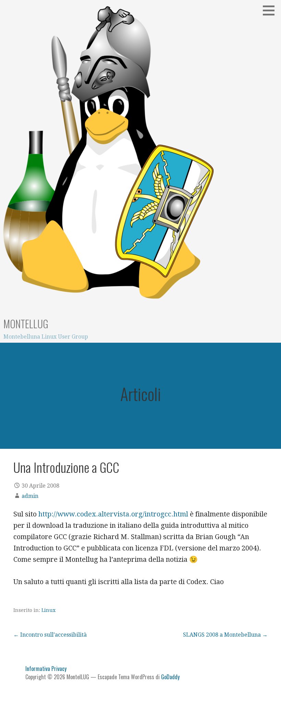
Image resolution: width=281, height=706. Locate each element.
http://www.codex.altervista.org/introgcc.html (113, 514)
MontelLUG (25, 323)
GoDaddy (170, 677)
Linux (48, 610)
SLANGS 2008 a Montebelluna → (225, 634)
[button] (271, 10)
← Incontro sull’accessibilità (50, 634)
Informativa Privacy (45, 668)
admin (30, 496)
